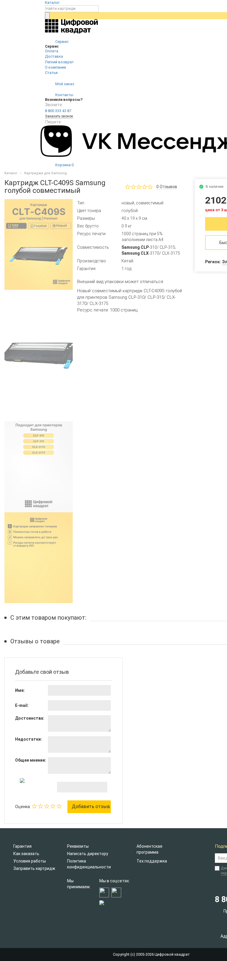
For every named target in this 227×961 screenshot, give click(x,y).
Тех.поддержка (152, 861)
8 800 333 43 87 (58, 111)
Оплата (51, 51)
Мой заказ (64, 84)
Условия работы (29, 861)
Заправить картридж (34, 868)
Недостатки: (28, 739)
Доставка (54, 56)
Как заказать (26, 853)
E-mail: (22, 705)
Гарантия (22, 846)
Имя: (20, 690)
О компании (55, 67)
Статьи (51, 72)
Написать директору (87, 853)
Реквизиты (78, 846)
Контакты (63, 95)
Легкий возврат (59, 62)
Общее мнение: (30, 760)
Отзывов (166, 186)
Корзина (64, 165)
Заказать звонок (59, 116)
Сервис (61, 41)
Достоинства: (29, 718)
